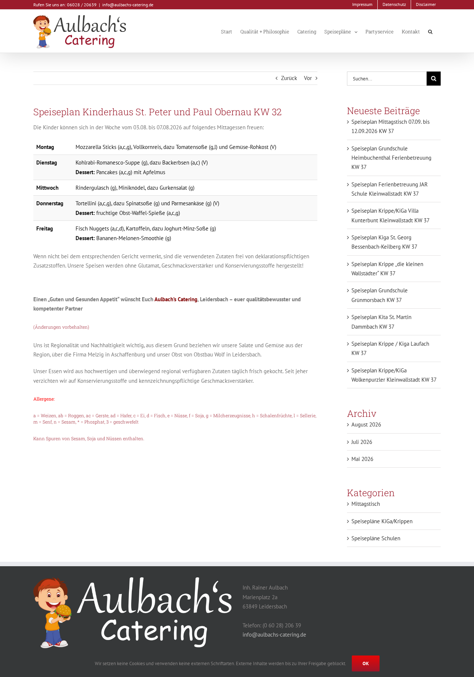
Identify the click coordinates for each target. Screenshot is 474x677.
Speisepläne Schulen (375, 538)
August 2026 (366, 424)
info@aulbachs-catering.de (127, 4)
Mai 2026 (362, 458)
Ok (366, 663)
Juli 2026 (361, 441)
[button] (430, 31)
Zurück (289, 78)
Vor (308, 78)
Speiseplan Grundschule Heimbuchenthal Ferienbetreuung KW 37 (391, 158)
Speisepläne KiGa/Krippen (382, 521)
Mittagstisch (365, 503)
